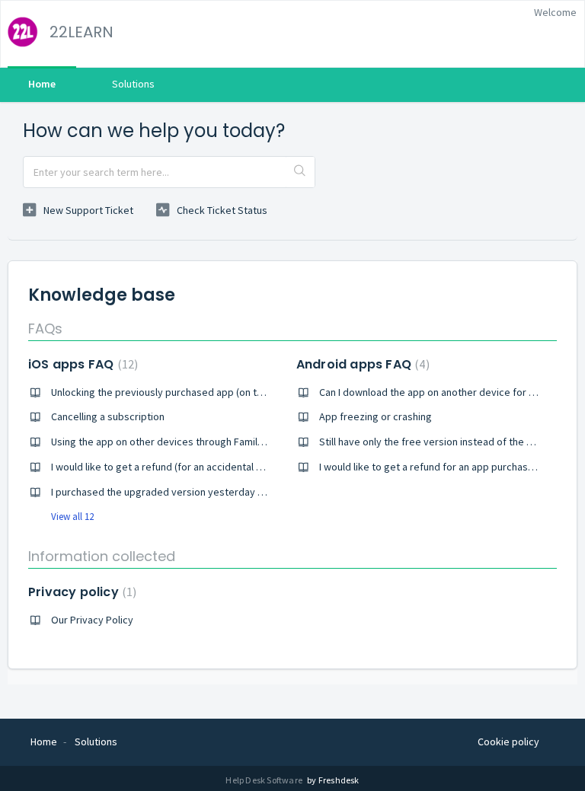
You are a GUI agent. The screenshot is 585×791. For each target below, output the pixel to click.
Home (42, 84)
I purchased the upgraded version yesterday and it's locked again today (215, 492)
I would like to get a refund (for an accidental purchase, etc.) (187, 467)
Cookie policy (508, 741)
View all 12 (72, 516)
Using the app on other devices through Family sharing (175, 441)
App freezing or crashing (375, 416)
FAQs (45, 328)
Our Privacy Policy (92, 620)
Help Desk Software (264, 780)
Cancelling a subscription (108, 416)
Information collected (101, 556)
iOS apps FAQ (81, 364)
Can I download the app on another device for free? (436, 392)
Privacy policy (80, 592)
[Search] (300, 172)
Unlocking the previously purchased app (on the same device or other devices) (231, 392)
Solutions (133, 84)
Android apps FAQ (361, 364)
